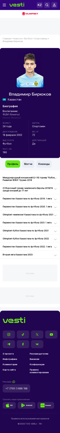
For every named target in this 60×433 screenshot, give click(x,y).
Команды (44, 163)
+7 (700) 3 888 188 (17, 388)
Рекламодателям (39, 353)
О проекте (8, 353)
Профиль (12, 163)
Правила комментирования (39, 371)
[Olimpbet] (30, 14)
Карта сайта (9, 369)
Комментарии (10, 364)
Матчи (28, 163)
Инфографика (10, 359)
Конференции (37, 364)
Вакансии (34, 359)
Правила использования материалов (30, 418)
